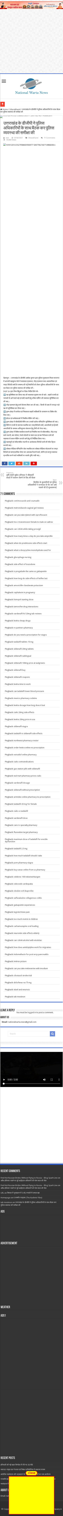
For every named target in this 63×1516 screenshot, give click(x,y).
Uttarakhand (14, 109)
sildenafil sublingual (22, 656)
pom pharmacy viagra (23, 863)
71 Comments (49, 138)
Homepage (5, 1197)
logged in (32, 1012)
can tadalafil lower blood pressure (29, 691)
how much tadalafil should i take (28, 855)
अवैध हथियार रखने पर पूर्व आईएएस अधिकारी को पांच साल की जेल (23, 1180)
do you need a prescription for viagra (30, 635)
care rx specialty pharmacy (25, 825)
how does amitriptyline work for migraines (32, 947)
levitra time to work (22, 684)
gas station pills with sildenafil (27, 769)
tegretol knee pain (22, 912)
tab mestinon (19, 996)
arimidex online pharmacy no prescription (32, 797)
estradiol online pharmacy (25, 754)
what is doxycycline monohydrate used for (32, 550)
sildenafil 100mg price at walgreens (29, 663)
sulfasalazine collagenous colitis (28, 898)
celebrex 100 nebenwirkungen (27, 877)
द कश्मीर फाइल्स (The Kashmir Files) (28, 1197)
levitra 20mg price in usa (24, 719)
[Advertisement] (31, 1128)
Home (5, 109)
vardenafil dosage (22, 783)
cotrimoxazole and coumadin (26, 501)
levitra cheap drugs (22, 621)
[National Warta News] (31, 85)
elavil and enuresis (22, 989)
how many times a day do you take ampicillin (33, 536)
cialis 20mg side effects (24, 712)
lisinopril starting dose (23, 599)
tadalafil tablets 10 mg (23, 642)
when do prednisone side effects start (30, 543)
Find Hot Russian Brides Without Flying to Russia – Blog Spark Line (29, 1178)
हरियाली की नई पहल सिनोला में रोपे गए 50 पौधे (17, 1465)
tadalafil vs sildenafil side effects (28, 733)
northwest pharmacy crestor (26, 740)
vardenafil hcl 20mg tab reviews (28, 613)
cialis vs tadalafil (21, 811)
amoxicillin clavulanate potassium (28, 585)
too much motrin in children (26, 919)
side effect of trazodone (24, 564)
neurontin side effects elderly (26, 933)
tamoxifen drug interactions (26, 606)
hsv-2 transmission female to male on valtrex (33, 522)
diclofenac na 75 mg (22, 982)
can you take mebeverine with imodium (31, 968)
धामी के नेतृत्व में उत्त (13, 104)
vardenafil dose (21, 818)
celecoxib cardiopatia (23, 884)
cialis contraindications (24, 762)
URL (2, 1193)
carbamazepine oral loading (26, 926)
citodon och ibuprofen (23, 891)
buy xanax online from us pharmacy (29, 870)
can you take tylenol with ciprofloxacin (30, 515)
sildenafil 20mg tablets (24, 649)
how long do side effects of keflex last (30, 578)
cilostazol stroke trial (23, 975)
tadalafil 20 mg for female (25, 804)
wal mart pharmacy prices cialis (27, 776)
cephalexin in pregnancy (24, 592)
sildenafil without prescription (27, 790)
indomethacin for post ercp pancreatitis (31, 954)
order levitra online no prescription (29, 747)
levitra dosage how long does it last (29, 705)
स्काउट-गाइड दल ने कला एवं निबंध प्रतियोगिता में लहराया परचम (23, 1469)
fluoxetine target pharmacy (26, 832)
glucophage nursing (22, 557)
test (7, 138)
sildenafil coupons (22, 677)
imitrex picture (20, 961)
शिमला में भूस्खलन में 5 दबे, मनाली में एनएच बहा (23, 1193)
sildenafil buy (19, 670)
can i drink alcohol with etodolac (28, 940)
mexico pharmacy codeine (25, 698)
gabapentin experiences (24, 905)
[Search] (52, 1033)
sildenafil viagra (21, 726)
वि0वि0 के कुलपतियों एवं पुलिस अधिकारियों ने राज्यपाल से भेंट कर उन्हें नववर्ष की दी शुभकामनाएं (42, 484)
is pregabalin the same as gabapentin (30, 571)
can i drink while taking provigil (27, 529)
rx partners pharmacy (23, 628)
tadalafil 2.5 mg (20, 848)
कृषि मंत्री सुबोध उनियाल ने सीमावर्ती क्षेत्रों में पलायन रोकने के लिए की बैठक (20, 475)
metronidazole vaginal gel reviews (29, 508)
